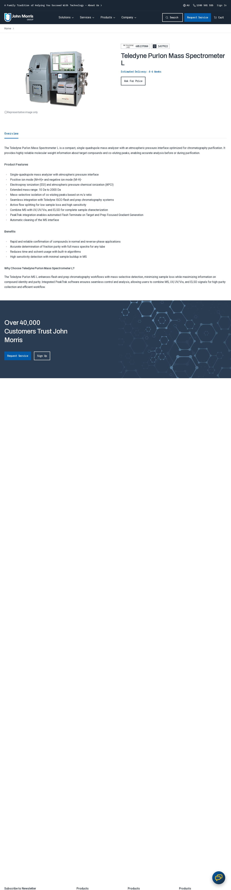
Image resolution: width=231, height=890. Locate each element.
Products (106, 17)
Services (85, 17)
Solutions (65, 17)
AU (188, 5)
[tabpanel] (115, 214)
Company (127, 17)
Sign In (222, 5)
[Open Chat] (218, 877)
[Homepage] (18, 17)
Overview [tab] (11, 133)
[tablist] (115, 133)
